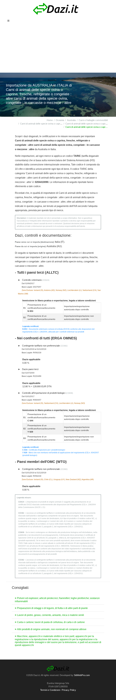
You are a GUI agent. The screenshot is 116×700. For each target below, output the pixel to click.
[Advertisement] (58, 50)
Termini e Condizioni (50, 690)
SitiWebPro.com (82, 675)
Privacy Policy (69, 690)
